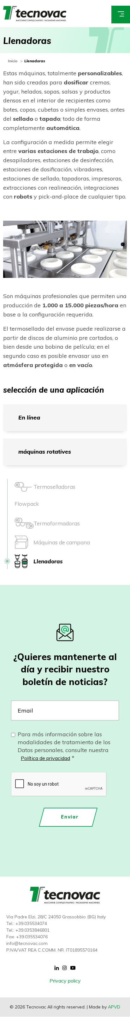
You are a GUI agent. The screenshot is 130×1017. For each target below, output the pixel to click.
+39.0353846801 (32, 930)
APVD (114, 1007)
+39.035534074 (31, 923)
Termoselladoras (54, 486)
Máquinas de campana (61, 542)
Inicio (12, 60)
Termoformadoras (56, 523)
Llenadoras (34, 60)
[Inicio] (34, 13)
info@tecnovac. (22, 943)
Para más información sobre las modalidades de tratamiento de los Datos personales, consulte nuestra (64, 746)
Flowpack (27, 504)
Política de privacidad (45, 758)
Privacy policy (65, 980)
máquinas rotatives (44, 451)
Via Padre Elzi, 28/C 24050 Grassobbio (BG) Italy (56, 917)
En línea (29, 417)
